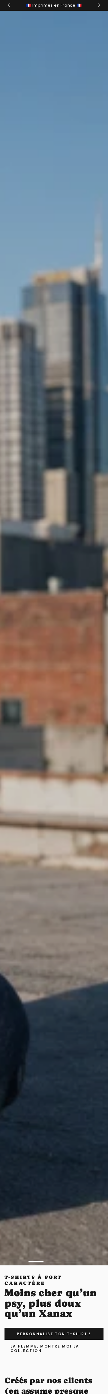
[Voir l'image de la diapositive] (54, 638)
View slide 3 (72, 1258)
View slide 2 (54, 1258)
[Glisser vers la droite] (98, 5)
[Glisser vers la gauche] (9, 5)
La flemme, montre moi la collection (45, 1348)
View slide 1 (36, 1258)
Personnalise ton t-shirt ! (54, 1333)
